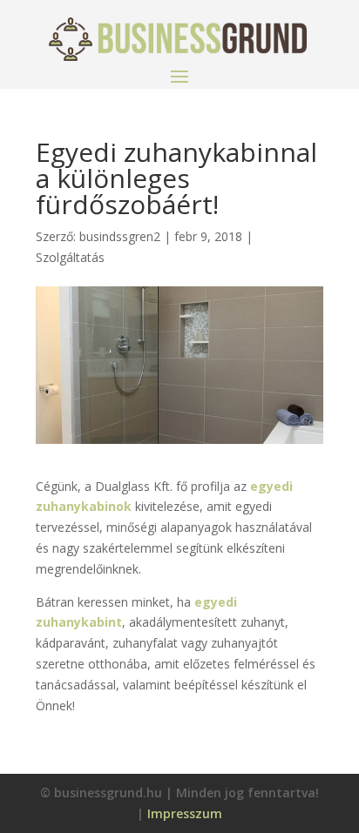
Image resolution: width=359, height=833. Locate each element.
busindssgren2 (119, 236)
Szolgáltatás (70, 257)
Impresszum (184, 813)
